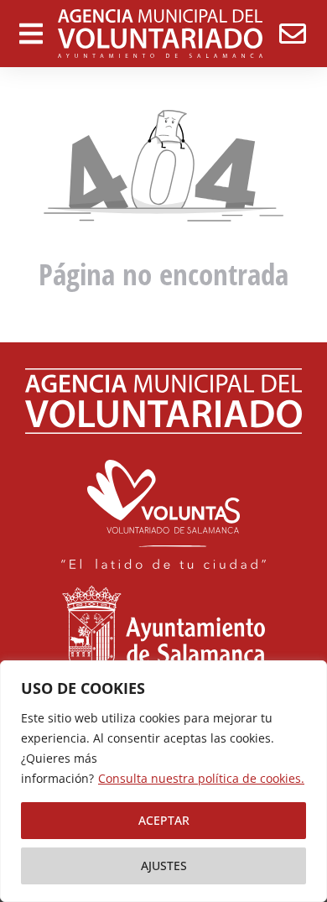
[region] (163, 781)
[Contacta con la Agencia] (292, 33)
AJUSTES (164, 865)
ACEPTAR (163, 820)
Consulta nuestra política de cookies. (201, 778)
